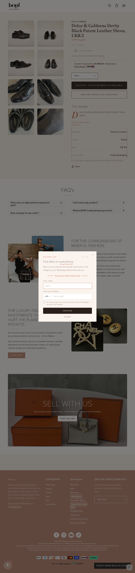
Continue (67, 311)
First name (48, 281)
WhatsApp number (51, 291)
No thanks (67, 316)
